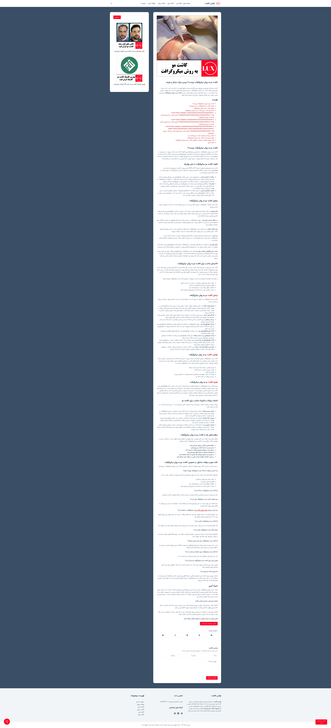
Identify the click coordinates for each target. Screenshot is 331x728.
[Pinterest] (199, 635)
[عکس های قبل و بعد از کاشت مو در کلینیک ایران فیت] (129, 36)
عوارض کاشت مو (211, 354)
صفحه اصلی (186, 3)
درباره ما (143, 3)
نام (215, 656)
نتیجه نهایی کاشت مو (201, 510)
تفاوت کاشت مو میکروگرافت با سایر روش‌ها (201, 106)
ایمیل (193, 656)
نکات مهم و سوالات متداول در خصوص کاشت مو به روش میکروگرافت (194, 140)
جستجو (117, 17)
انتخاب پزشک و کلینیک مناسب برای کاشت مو (201, 136)
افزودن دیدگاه (212, 661)
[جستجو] (111, 3)
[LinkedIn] (187, 635)
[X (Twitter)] (211, 635)
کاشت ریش (161, 3)
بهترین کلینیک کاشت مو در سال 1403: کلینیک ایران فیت (129, 84)
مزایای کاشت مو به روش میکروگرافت (203, 108)
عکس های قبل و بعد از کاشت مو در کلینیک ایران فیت (129, 51)
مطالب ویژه (140, 704)
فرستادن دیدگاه (212, 678)
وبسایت (172, 656)
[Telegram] (175, 635)
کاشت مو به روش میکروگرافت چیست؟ (203, 104)
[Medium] (175, 713)
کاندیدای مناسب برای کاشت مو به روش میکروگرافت (199, 110)
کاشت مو (179, 3)
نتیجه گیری (211, 142)
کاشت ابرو (171, 3)
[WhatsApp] (163, 635)
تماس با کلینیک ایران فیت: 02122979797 (171, 702)
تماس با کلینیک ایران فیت (209, 624)
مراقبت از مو (151, 3)
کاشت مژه (141, 714)
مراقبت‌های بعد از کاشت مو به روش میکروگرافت (200, 138)
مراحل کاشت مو (211, 295)
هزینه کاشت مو (212, 382)
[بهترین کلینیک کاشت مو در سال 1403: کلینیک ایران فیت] (129, 69)
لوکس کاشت (210, 3)
